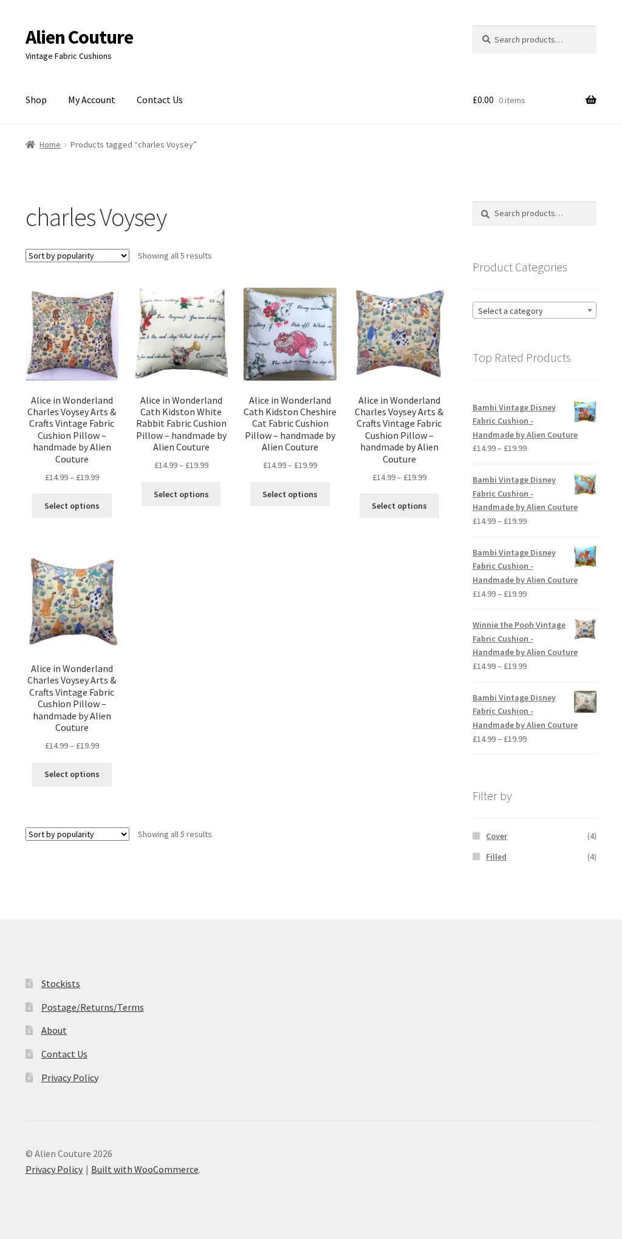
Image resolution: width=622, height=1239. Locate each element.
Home (50, 144)
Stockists (60, 983)
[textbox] (534, 310)
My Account (91, 99)
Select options (72, 505)
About (54, 1030)
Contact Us (160, 99)
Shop (36, 99)
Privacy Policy (69, 1077)
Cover (496, 835)
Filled (496, 856)
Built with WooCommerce (145, 1169)
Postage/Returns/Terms (92, 1007)
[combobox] (534, 310)
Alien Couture (79, 37)
